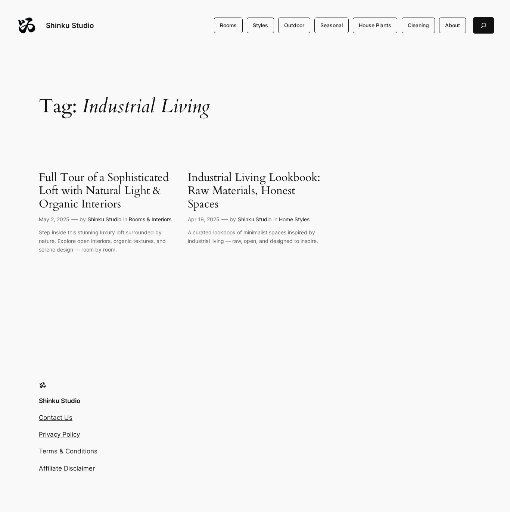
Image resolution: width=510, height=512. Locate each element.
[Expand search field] (483, 25)
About (452, 25)
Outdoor (294, 25)
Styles (260, 25)
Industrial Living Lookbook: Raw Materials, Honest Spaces (254, 191)
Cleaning (418, 25)
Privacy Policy (59, 434)
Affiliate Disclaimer (67, 468)
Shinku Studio (70, 25)
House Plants (375, 25)
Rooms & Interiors (150, 219)
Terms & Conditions (68, 451)
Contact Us (55, 417)
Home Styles (294, 219)
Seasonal (331, 25)
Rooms (228, 25)
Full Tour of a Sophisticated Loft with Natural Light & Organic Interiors (104, 191)
